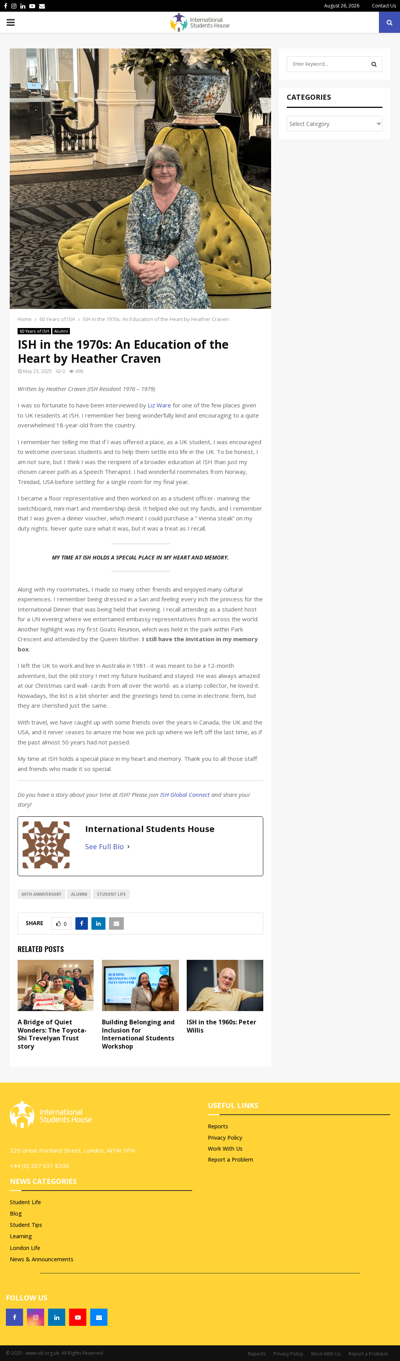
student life (111, 894)
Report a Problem (230, 1159)
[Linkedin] (56, 1317)
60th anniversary (41, 894)
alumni (79, 894)
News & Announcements (41, 1259)
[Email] (98, 1317)
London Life (25, 1248)
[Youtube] (77, 1317)
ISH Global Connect (184, 794)
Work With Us (225, 1148)
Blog (16, 1213)
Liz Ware (159, 405)
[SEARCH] (374, 64)
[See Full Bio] (128, 847)
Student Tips (26, 1224)
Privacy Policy (225, 1137)
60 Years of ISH (34, 331)
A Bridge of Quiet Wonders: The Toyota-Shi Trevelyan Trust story (52, 1034)
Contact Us (384, 5)
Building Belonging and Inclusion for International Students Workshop (138, 1034)
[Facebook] (14, 1317)
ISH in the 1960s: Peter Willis (221, 1026)
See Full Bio (104, 846)
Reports (218, 1126)
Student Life (25, 1202)
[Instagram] (35, 1317)
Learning (21, 1236)
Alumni (61, 331)
